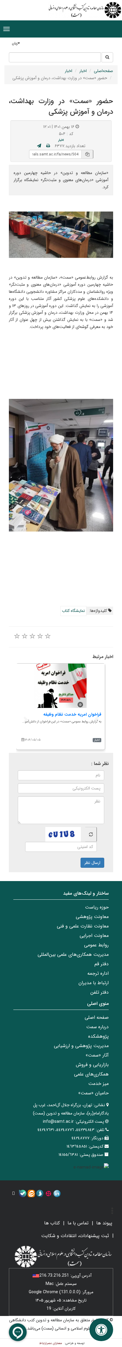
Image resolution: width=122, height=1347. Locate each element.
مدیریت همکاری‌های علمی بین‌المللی (73, 954)
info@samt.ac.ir (58, 1121)
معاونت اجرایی (94, 935)
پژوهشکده (98, 1036)
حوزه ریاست (97, 907)
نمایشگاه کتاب (73, 610)
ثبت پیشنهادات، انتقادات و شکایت (75, 1235)
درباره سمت (97, 1027)
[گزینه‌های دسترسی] (101, 1329)
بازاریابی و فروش (92, 1064)
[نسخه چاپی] (48, 146)
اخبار (83, 71)
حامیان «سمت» (93, 1093)
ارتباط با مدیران (93, 983)
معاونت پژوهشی (92, 916)
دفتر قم (101, 964)
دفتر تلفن (99, 992)
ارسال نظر (92, 862)
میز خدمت (98, 1083)
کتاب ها (52, 1223)
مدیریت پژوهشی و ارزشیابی (81, 1045)
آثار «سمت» (97, 1055)
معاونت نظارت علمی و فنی (83, 926)
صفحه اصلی (97, 1017)
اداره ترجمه (98, 973)
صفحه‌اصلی (103, 71)
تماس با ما (78, 1223)
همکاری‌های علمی (91, 1074)
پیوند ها (104, 1223)
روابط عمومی (96, 945)
